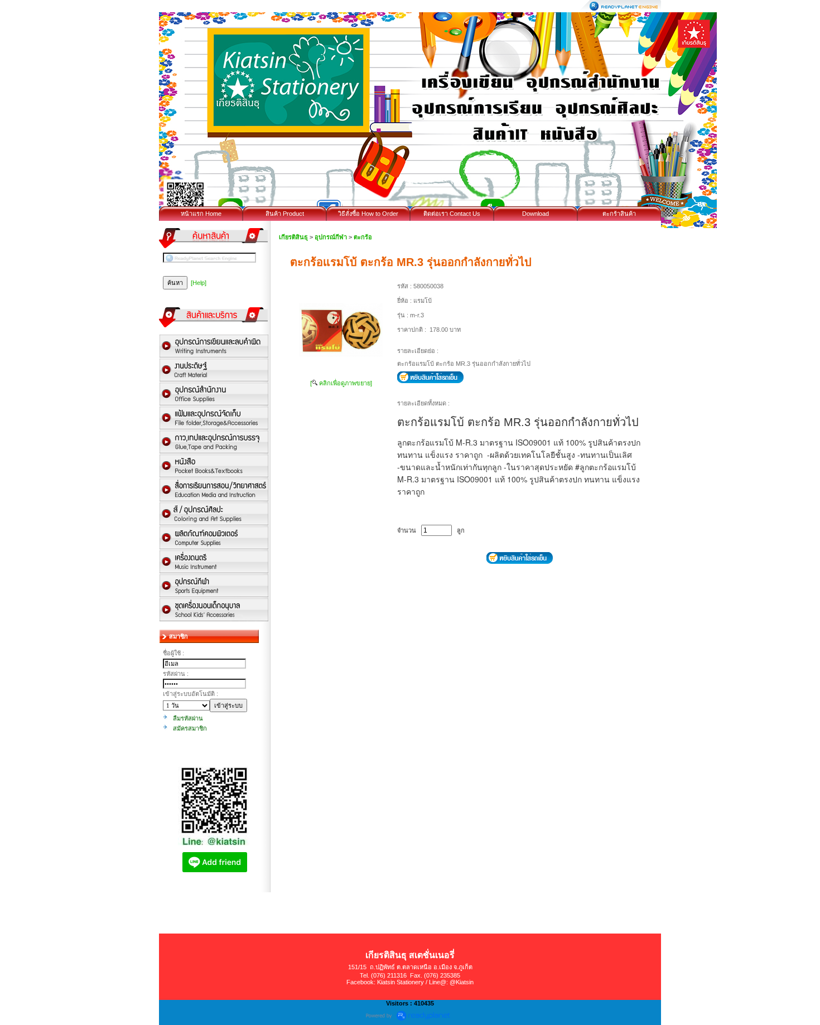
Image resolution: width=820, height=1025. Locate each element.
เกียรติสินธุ (293, 237)
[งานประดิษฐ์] (214, 371)
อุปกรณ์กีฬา (331, 237)
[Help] (198, 282)
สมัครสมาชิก (190, 728)
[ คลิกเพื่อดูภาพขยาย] (341, 383)
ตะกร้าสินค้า (619, 213)
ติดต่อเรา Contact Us (451, 213)
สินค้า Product (285, 213)
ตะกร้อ (363, 237)
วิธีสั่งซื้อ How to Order (368, 213)
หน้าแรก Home (201, 213)
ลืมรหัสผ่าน (188, 718)
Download (535, 213)
